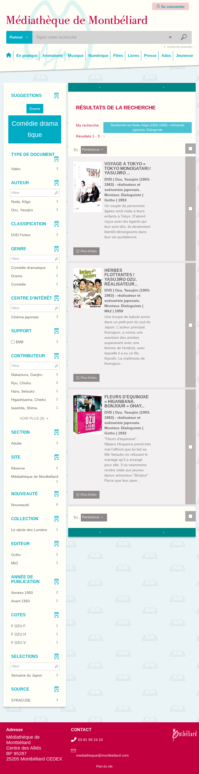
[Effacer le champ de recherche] (171, 37)
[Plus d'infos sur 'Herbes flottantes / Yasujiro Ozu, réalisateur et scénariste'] (87, 288)
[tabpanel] (99, 395)
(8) (33, 418)
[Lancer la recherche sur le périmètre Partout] (184, 37)
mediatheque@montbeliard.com (102, 755)
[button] (34, 108)
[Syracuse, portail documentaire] (77, 21)
